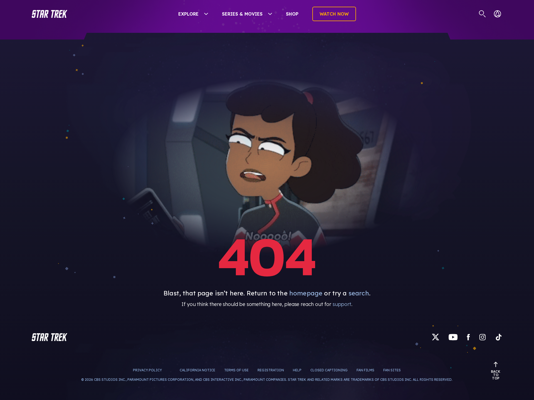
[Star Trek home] (49, 337)
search (358, 293)
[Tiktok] (498, 337)
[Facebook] (468, 337)
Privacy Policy (147, 370)
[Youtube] (453, 337)
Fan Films (365, 370)
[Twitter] (435, 337)
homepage (305, 293)
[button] (49, 14)
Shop (292, 14)
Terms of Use (236, 370)
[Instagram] (482, 337)
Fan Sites (392, 370)
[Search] (482, 14)
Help (297, 370)
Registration (271, 370)
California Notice (197, 370)
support (342, 304)
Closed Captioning (329, 370)
